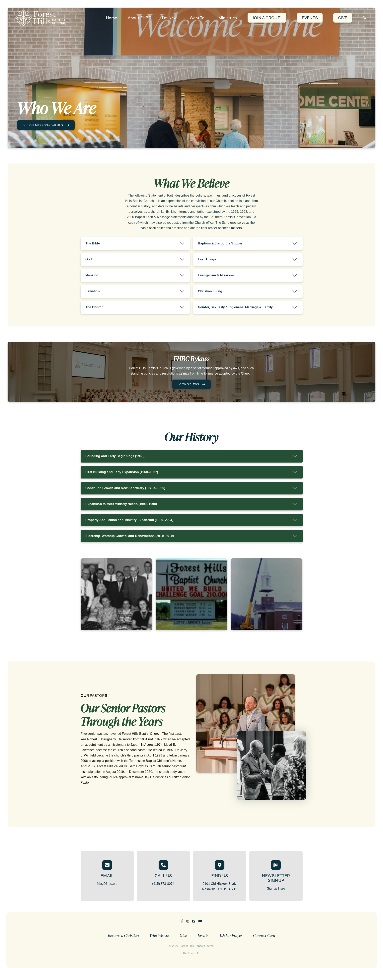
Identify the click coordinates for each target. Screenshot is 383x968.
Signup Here (276, 888)
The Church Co (191, 953)
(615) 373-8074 (163, 883)
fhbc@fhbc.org (107, 883)
